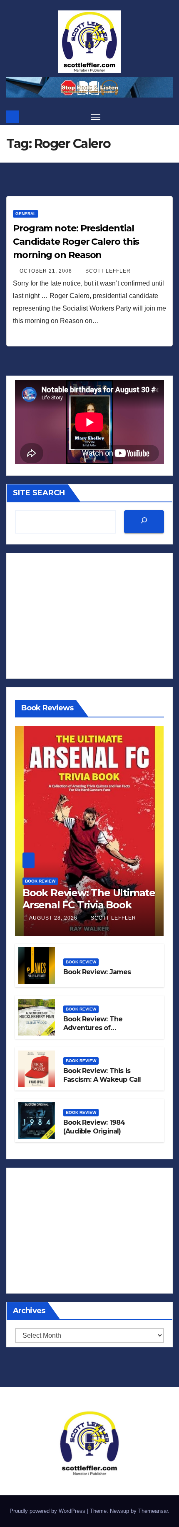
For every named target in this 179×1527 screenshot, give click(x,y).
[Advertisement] (89, 615)
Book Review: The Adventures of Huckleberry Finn (92, 1028)
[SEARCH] (144, 521)
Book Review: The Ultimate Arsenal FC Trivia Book (88, 899)
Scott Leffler (108, 271)
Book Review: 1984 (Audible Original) (94, 1126)
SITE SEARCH (39, 492)
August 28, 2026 (54, 918)
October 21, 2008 (47, 271)
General (25, 213)
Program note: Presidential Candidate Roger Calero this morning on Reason (76, 242)
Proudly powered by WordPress (48, 1511)
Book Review (40, 881)
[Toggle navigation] (96, 117)
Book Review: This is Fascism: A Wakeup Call (102, 1075)
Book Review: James (97, 972)
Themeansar (153, 1511)
